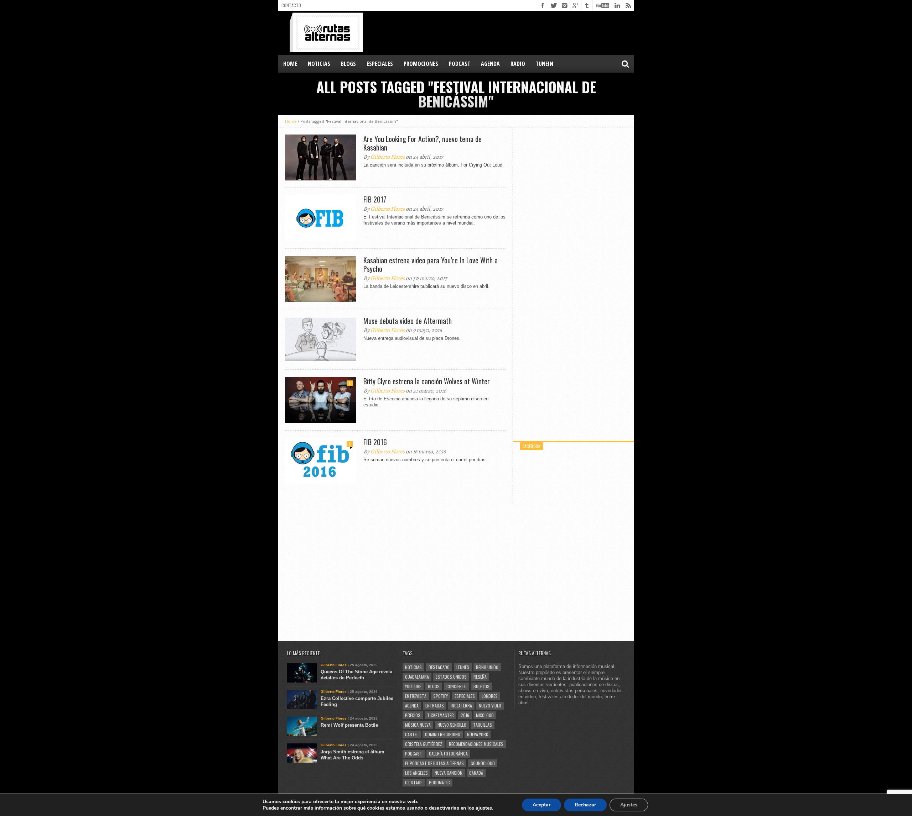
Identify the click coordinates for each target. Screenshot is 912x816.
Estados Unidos (451, 677)
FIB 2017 (374, 199)
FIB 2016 (375, 442)
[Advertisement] (504, 32)
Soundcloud (483, 763)
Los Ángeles (416, 773)
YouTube (413, 686)
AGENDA (490, 64)
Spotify (440, 696)
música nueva (418, 725)
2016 (465, 715)
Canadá (476, 773)
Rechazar (585, 804)
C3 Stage (413, 782)
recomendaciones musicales (476, 744)
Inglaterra (461, 705)
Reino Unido (487, 667)
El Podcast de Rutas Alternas (434, 763)
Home (290, 64)
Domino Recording (442, 734)
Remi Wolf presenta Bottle (349, 725)
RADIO (518, 64)
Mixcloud (485, 715)
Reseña (480, 677)
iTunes (462, 667)
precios (412, 715)
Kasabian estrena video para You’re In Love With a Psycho (430, 264)
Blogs (434, 686)
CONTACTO (291, 5)
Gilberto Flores (387, 157)
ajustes (484, 808)
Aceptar (541, 804)
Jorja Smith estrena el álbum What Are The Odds (352, 754)
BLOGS (348, 64)
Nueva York (477, 734)
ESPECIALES (380, 64)
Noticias (413, 667)
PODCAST (459, 64)
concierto (456, 686)
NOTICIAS (319, 64)
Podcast (413, 754)
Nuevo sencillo (451, 725)
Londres (490, 696)
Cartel (411, 734)
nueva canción (448, 773)
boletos (481, 686)
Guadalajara (417, 677)
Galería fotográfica (448, 754)
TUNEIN (544, 64)
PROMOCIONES (421, 64)
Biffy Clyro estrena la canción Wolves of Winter (426, 381)
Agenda (412, 705)
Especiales (465, 696)
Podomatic (439, 782)
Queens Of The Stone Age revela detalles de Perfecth (356, 674)
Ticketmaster (440, 715)
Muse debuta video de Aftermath (407, 320)
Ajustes (628, 804)
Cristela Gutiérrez (423, 744)
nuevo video (490, 705)
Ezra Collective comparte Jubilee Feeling (357, 701)
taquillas (482, 725)
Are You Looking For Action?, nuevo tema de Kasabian (422, 143)
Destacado (439, 667)
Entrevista (415, 696)
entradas (434, 705)
